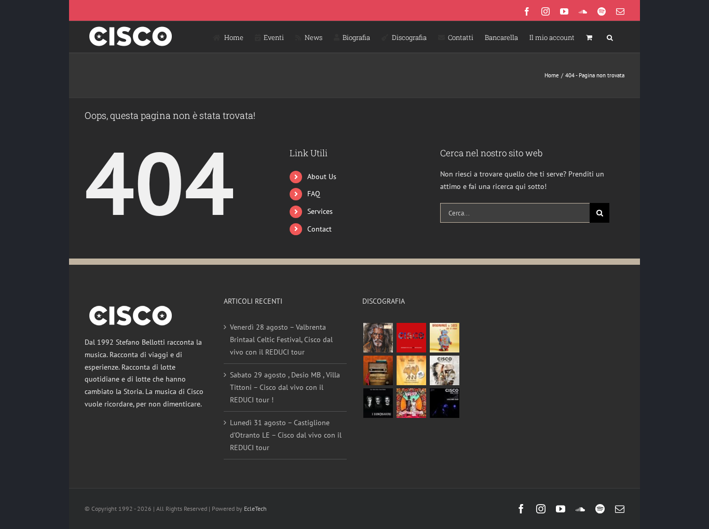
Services (320, 211)
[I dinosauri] (377, 403)
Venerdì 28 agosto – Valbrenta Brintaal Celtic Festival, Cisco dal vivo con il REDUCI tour (281, 339)
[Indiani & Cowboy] (444, 370)
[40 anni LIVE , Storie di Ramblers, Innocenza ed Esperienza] (411, 370)
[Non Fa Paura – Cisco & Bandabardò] (444, 337)
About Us (321, 176)
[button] (610, 36)
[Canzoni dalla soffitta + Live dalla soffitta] (377, 370)
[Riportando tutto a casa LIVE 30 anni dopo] (411, 337)
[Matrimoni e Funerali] (411, 403)
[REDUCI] (377, 337)
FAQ (313, 193)
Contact (319, 229)
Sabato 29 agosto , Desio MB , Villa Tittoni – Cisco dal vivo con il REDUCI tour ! (285, 387)
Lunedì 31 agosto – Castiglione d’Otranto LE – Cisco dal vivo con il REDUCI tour (286, 435)
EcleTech (255, 508)
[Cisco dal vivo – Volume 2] (444, 403)
